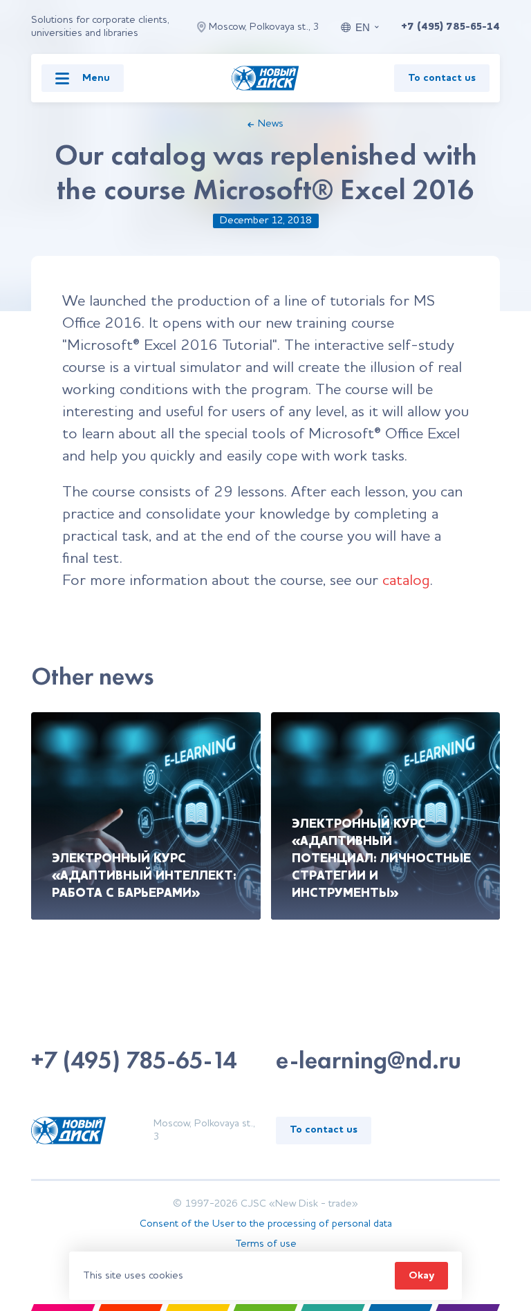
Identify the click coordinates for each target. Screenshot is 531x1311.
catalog (406, 580)
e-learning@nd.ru (368, 1060)
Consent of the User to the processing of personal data (266, 1224)
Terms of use (266, 1244)
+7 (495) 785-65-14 (450, 27)
